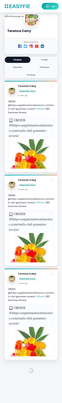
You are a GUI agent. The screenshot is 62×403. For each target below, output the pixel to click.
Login (50, 6)
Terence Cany (27, 86)
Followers (44, 67)
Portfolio (31, 75)
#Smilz (40, 108)
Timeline (17, 59)
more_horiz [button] (52, 87)
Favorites (17, 67)
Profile (44, 59)
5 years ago (23, 95)
